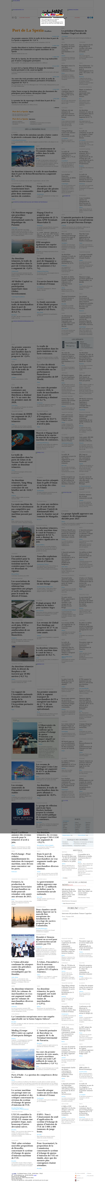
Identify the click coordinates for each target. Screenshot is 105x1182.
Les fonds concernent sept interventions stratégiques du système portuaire (68, 1099)
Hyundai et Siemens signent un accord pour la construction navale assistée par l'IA (46, 940)
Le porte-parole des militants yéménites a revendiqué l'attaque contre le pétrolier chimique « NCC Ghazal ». (69, 614)
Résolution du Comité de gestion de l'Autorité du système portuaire (68, 690)
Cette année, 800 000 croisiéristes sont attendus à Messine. (86, 439)
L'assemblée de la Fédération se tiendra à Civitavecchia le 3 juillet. (85, 857)
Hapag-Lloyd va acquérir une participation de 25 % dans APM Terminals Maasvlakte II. (47, 217)
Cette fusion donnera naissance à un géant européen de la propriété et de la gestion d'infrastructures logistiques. (47, 614)
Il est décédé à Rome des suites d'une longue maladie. (85, 288)
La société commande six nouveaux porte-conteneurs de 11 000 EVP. (86, 246)
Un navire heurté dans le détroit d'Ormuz (47, 282)
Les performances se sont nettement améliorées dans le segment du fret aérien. (69, 735)
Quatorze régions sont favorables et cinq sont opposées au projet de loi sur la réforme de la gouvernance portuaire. (86, 703)
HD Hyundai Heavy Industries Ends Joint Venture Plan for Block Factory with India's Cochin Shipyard (69, 893)
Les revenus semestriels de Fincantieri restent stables (20, 789)
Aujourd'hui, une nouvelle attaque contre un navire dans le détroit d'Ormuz (69, 1008)
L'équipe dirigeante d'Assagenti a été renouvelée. (85, 725)
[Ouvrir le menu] (13, 17)
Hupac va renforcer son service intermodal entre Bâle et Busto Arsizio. (85, 93)
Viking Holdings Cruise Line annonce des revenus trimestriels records (68, 133)
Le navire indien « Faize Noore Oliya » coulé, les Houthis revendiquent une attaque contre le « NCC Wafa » (47, 590)
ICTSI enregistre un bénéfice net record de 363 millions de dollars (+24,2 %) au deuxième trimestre (68, 480)
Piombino (77, 832)
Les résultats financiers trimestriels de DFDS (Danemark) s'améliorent (69, 177)
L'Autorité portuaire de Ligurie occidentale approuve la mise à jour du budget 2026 (86, 1050)
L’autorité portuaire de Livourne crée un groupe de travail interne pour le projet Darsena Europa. (77, 220)
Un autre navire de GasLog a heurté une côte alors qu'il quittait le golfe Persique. (86, 480)
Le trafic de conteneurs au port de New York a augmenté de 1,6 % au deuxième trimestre (69, 459)
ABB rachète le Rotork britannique (85, 1068)
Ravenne (88, 822)
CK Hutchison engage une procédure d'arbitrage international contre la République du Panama (22, 218)
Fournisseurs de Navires (80, 843)
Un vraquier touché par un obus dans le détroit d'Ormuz (68, 439)
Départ (82, 341)
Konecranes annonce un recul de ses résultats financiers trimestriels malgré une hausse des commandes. (68, 702)
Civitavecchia (66, 832)
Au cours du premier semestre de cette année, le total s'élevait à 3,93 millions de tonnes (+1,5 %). (22, 274)
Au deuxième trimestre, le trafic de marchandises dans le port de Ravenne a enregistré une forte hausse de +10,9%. (86, 357)
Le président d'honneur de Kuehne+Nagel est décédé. (74, 32)
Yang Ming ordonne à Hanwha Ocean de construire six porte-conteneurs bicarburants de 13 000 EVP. (68, 990)
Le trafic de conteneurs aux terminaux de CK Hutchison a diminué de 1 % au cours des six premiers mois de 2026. (21, 395)
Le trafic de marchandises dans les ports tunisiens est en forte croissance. (47, 350)
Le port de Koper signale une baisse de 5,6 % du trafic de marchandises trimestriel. (21, 369)
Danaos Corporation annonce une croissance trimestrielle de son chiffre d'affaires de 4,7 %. (86, 419)
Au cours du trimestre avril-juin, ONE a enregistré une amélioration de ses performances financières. (22, 628)
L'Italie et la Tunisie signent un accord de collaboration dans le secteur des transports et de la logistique (86, 582)
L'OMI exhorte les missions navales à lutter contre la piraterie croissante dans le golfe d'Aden (34, 136)
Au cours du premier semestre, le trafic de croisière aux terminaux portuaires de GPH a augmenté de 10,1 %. (68, 1051)
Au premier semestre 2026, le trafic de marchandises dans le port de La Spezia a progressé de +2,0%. (21, 351)
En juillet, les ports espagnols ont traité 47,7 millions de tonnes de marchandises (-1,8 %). (68, 49)
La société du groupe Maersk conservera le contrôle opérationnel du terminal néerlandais (47, 228)
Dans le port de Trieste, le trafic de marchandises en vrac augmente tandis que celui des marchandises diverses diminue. (48, 861)
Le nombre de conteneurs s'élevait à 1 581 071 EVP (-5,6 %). (68, 59)
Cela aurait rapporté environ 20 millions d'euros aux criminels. (86, 57)
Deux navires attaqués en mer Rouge (47, 582)
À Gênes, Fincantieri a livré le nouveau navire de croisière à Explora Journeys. (48, 967)
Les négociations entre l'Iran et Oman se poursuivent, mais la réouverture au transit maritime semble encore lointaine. (47, 567)
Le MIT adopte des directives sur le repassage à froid (85, 1028)
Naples (77, 829)
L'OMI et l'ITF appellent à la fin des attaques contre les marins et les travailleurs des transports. (68, 1110)
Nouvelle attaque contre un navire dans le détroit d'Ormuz (47, 1092)
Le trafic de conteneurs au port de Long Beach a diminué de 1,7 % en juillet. (69, 155)
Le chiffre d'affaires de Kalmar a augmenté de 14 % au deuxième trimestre (69, 763)
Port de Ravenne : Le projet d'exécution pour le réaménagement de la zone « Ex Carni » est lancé (86, 70)
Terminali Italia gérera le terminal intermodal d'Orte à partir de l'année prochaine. (68, 581)
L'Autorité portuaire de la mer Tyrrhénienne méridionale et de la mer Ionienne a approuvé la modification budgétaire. (68, 558)
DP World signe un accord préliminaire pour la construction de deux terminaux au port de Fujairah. (68, 744)
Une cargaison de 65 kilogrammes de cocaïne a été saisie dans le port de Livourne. (86, 48)
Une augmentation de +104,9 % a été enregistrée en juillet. (86, 123)
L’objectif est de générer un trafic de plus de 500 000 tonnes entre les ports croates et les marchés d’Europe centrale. (86, 468)
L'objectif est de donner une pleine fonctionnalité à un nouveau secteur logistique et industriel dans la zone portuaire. (86, 81)
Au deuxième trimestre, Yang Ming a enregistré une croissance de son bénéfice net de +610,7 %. (22, 486)
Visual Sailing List (70, 343)
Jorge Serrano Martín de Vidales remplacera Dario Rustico (85, 210)
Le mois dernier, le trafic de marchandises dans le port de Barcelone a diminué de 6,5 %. (22, 307)
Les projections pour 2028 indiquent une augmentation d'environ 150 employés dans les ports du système (86, 544)
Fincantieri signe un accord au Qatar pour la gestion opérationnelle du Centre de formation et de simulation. (86, 945)
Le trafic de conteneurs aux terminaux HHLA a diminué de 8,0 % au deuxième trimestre (86, 177)
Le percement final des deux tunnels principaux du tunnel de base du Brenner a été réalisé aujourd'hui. (86, 601)
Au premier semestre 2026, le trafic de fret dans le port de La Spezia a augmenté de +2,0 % (34, 39)
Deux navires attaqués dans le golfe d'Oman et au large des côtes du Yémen (47, 484)
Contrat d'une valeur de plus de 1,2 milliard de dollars (68, 1000)
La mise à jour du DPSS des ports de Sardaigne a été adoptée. (68, 681)
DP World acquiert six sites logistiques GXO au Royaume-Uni (68, 377)
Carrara (65, 831)
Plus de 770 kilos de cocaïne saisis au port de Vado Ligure (69, 967)
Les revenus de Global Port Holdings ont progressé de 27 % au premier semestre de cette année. (47, 627)
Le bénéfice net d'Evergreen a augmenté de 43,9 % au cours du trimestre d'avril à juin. (47, 419)
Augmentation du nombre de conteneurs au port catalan (68, 661)
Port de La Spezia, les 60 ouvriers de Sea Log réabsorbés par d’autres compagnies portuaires (34, 60)
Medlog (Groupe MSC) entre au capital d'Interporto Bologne (22, 1033)
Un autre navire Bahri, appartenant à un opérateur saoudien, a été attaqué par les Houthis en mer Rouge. (68, 602)
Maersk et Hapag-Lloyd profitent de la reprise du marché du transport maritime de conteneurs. (47, 436)
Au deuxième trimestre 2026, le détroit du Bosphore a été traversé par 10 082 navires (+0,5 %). (22, 671)
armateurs (33, 121)
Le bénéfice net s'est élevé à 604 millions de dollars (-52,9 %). (68, 633)
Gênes (77, 822)
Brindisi (65, 827)
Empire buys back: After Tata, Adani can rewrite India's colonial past (85, 891)
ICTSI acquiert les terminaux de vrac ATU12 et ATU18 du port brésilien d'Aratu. (86, 682)
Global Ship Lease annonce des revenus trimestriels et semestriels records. (68, 401)
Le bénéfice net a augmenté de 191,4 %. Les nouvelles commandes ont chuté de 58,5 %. (22, 799)
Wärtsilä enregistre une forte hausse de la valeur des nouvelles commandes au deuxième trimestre (85, 969)
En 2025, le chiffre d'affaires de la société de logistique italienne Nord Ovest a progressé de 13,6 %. (86, 627)
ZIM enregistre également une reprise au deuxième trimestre (46, 244)
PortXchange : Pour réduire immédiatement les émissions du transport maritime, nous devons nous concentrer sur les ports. (22, 861)
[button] (92, 17)
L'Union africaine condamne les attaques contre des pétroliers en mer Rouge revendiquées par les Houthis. (22, 968)
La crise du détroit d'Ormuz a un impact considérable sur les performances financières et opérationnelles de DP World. (47, 371)
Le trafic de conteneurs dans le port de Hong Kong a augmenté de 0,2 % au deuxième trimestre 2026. (86, 1110)
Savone (88, 826)
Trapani (88, 829)
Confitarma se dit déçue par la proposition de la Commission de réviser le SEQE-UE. (86, 1009)
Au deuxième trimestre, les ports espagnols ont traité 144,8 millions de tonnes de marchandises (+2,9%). (46, 996)
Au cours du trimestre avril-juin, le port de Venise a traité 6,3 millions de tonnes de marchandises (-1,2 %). (68, 358)
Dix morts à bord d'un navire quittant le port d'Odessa (84, 994)
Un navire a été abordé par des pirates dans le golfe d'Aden (48, 188)
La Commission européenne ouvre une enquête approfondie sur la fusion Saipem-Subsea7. (32, 1017)
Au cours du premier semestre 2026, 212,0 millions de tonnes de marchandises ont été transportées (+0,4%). (22, 1010)
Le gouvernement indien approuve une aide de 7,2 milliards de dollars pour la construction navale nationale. (47, 888)
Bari (64, 826)
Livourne (77, 827)
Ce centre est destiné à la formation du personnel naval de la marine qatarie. (86, 955)
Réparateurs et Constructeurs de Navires (83, 842)
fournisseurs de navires (18, 122)
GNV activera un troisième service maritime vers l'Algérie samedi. (67, 417)
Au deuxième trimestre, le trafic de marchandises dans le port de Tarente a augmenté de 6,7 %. (86, 113)
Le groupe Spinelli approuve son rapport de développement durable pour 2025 (77, 516)
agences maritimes (17, 121)
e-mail (34, 1175)
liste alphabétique (85, 344)
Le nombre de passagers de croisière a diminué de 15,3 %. (68, 368)
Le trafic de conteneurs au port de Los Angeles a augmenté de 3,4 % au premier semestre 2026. (86, 1088)
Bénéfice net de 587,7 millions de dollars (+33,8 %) (68, 141)
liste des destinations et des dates (21, 114)
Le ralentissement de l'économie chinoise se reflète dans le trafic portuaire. (46, 152)
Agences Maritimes (67, 845)
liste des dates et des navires (20, 115)
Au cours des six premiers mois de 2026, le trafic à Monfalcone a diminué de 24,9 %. (47, 875)
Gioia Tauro (78, 824)
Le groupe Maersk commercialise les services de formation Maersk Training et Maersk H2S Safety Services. (86, 320)
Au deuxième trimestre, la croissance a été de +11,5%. (85, 1098)
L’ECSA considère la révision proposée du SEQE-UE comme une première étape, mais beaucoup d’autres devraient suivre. (22, 1120)
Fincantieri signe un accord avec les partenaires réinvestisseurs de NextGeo (85, 645)
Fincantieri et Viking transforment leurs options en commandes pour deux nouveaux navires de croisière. (22, 191)
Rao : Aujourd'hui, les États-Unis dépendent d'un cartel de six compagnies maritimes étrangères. (47, 825)
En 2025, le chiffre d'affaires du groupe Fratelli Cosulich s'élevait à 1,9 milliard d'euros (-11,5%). (68, 281)
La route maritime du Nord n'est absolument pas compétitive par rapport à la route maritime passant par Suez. (22, 510)
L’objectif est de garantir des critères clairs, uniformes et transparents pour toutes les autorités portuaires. (86, 1037)
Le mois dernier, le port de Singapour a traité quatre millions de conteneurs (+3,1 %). (47, 263)
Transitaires (66, 843)
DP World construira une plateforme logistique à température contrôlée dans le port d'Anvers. (86, 403)
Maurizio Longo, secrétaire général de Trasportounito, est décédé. (86, 279)
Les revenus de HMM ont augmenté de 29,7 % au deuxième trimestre (21, 418)
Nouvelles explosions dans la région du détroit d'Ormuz (47, 558)
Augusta (65, 824)
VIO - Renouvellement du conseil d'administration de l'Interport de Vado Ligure (85, 745)
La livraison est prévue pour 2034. (20, 575)
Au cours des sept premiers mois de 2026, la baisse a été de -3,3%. (69, 102)
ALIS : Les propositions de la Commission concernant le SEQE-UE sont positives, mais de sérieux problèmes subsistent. (68, 1033)
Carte (87, 835)
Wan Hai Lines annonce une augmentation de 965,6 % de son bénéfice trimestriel (85, 237)
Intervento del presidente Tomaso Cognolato (77, 913)
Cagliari (65, 829)
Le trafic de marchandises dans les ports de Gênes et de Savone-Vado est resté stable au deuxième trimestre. (22, 461)
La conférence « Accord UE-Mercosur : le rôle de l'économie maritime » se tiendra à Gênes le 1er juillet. (69, 858)
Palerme (77, 831)
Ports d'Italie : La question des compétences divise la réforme (34, 1076)
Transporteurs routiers (79, 845)
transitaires (15, 124)
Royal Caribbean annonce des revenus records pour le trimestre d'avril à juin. (21, 837)
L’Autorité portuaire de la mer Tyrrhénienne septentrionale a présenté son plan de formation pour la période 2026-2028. (86, 564)
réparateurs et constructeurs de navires (40, 122)
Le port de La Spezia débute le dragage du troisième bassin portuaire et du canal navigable (32, 69)
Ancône (65, 822)
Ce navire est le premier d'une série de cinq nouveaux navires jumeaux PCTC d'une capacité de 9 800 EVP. (86, 265)
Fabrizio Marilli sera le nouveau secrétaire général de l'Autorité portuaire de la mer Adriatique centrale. (69, 533)
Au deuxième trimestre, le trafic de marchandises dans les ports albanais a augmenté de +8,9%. (47, 790)
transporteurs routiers (35, 124)
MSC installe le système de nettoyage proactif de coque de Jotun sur (69, 237)
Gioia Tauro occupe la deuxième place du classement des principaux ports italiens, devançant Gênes (34, 92)
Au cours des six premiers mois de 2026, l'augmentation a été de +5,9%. (30, 180)
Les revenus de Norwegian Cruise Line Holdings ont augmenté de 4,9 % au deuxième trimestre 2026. (47, 769)
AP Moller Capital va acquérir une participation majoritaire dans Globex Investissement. (21, 287)
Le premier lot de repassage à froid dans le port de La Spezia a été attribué (33, 102)
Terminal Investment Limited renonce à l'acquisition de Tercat (68, 298)
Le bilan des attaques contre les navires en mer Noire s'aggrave (86, 987)
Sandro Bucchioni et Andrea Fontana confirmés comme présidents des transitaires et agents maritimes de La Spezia (34, 49)
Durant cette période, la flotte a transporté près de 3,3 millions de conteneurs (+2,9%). (22, 641)
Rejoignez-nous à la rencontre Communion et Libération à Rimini (68, 68)
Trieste (87, 831)
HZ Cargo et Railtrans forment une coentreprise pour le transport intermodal (85, 458)
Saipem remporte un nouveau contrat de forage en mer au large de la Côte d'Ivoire (86, 764)
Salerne (88, 824)
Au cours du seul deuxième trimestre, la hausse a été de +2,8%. (69, 1061)
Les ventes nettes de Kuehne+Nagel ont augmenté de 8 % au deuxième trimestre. (68, 726)
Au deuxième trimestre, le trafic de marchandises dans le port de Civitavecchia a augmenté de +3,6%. (22, 263)
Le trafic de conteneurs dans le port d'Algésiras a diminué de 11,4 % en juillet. (68, 93)
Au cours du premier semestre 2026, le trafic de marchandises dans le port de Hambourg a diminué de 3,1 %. (48, 393)
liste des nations (85, 346)
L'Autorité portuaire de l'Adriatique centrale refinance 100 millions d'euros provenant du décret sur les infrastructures (68, 1089)
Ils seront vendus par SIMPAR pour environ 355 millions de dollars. (86, 692)
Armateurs (65, 842)
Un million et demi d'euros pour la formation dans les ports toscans (85, 554)
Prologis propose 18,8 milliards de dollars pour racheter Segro (46, 605)
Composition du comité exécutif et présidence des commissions (86, 733)
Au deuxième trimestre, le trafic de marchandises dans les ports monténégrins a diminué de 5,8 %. (69, 259)
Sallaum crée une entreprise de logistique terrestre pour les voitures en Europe (68, 113)
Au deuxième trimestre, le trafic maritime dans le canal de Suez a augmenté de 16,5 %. (47, 651)
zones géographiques (86, 347)
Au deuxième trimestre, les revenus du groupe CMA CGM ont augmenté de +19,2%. (47, 837)
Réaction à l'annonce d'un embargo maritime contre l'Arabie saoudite (68, 958)
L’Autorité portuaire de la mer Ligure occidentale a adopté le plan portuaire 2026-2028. (86, 533)
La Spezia (77, 826)
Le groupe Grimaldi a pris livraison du (85, 256)
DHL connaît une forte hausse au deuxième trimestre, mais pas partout (86, 377)
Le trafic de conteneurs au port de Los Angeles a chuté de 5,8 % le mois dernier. (86, 134)
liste (71, 835)
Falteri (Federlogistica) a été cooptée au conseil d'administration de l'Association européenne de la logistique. (86, 784)
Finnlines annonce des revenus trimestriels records (85, 496)
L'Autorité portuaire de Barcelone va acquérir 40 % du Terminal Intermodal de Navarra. (47, 1035)
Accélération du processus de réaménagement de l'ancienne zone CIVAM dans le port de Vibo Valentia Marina (68, 321)
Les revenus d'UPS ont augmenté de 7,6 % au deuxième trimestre (68, 625)
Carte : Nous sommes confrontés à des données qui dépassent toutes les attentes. (21, 903)
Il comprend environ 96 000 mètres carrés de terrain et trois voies (69, 590)
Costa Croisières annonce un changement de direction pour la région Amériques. (85, 201)
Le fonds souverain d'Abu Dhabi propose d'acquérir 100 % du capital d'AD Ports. (47, 306)
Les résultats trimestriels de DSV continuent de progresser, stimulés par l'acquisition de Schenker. (68, 783)
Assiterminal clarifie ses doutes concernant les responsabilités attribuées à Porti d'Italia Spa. (68, 1072)
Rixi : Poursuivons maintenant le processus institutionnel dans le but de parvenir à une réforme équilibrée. (86, 715)
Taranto (88, 827)
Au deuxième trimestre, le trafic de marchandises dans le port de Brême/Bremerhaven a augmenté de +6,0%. (34, 173)
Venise (87, 832)
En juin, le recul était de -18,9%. (19, 379)
